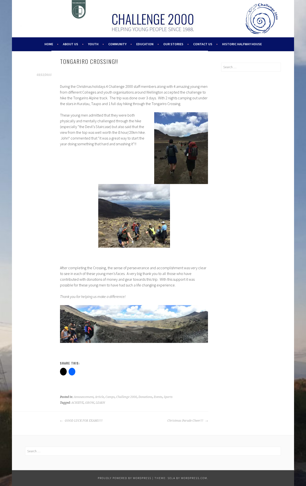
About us (70, 44)
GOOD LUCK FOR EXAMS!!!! (83, 420)
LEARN (100, 402)
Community (117, 44)
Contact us (202, 44)
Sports (168, 397)
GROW (89, 402)
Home (48, 44)
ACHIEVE (77, 402)
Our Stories (173, 44)
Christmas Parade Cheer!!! (185, 420)
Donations (145, 397)
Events (158, 397)
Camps (110, 397)
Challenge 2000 (126, 397)
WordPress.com (194, 478)
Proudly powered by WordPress (124, 478)
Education (144, 44)
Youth (93, 44)
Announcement (83, 397)
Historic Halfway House (242, 44)
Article (99, 397)
